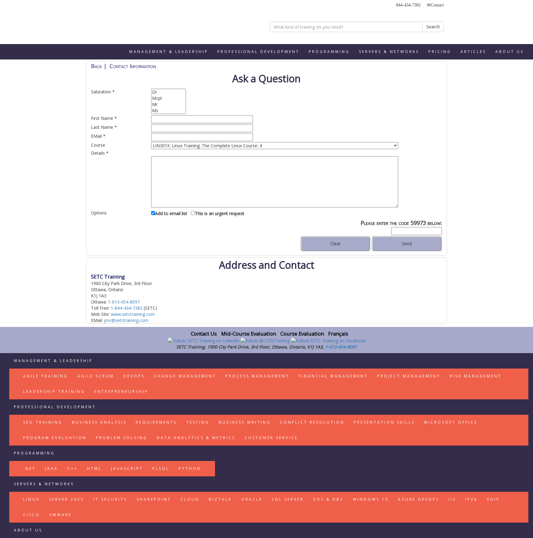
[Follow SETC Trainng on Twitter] (266, 340)
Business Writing (245, 422)
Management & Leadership (168, 51)
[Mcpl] (168, 98)
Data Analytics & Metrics (196, 437)
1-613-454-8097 (124, 302)
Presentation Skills (384, 422)
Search (433, 27)
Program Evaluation (55, 437)
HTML (94, 468)
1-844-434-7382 (127, 308)
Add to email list (171, 213)
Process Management (257, 376)
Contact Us (204, 333)
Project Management (408, 376)
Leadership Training (54, 391)
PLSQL (160, 468)
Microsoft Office (450, 422)
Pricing (439, 51)
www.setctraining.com (133, 314)
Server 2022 (66, 499)
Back (96, 66)
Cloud (190, 499)
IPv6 (471, 499)
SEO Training (43, 422)
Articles (473, 51)
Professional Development (258, 51)
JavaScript (127, 468)
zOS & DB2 (328, 499)
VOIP (493, 499)
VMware (60, 514)
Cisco (31, 514)
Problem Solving (121, 437)
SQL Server (288, 499)
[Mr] (168, 104)
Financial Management (333, 376)
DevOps (134, 376)
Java (51, 468)
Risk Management (476, 376)
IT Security (110, 499)
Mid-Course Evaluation (248, 333)
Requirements (156, 422)
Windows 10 (371, 499)
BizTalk (220, 499)
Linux (31, 499)
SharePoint (154, 499)
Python (190, 468)
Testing (197, 422)
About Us (509, 51)
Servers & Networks (389, 51)
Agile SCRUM (95, 376)
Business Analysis (99, 422)
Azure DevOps (418, 499)
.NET (29, 468)
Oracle (251, 499)
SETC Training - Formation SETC (117, 23)
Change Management (185, 376)
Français (338, 333)
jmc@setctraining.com (126, 320)
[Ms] (168, 111)
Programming (329, 51)
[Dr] (168, 92)
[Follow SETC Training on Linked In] (204, 340)
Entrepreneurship (121, 391)
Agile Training (45, 376)
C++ (72, 468)
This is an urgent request (219, 213)
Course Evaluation (302, 333)
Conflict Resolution (312, 422)
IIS (452, 499)
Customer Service (271, 437)
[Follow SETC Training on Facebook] (328, 340)
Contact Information (132, 66)
